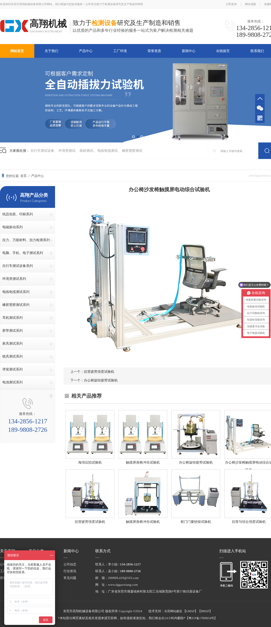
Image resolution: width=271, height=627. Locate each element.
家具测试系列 (12, 343)
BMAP (205, 611)
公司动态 (70, 564)
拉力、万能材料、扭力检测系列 (26, 240)
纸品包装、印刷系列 (17, 214)
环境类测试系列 (14, 278)
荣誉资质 (154, 51)
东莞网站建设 (173, 611)
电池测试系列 (12, 382)
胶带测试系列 (12, 330)
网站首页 (17, 51)
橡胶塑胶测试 (132, 150)
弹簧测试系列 (12, 369)
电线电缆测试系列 (15, 292)
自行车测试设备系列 (17, 266)
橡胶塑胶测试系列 (15, 305)
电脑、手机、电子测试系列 (22, 253)
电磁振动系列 (12, 227)
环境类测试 (66, 150)
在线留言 (223, 51)
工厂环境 (120, 51)
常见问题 (70, 578)
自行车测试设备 (42, 150)
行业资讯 (70, 571)
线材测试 (86, 150)
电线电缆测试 (107, 150)
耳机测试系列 (12, 317)
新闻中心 (188, 51)
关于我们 (51, 51)
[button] (133, 136)
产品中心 (86, 51)
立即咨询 (231, 4)
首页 (23, 176)
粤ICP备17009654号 (201, 618)
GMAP (190, 611)
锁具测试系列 (12, 356)
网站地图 (250, 4)
